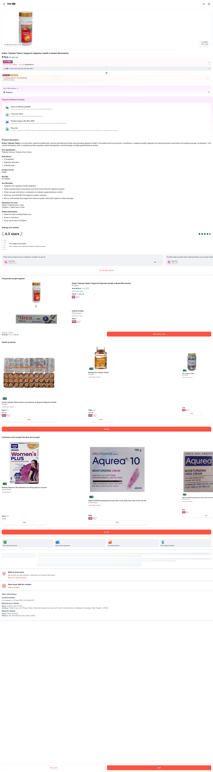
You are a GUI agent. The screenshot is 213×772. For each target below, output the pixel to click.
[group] (106, 29)
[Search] (203, 4)
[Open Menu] (4, 4)
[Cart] (208, 4)
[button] (204, 43)
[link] (11, 4)
